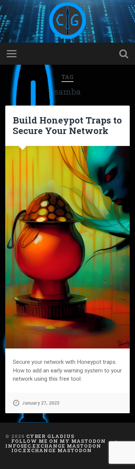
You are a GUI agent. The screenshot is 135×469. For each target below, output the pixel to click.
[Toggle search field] (123, 54)
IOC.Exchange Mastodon (51, 450)
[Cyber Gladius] (67, 21)
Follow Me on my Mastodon (58, 441)
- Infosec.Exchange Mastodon (61, 443)
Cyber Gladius (50, 436)
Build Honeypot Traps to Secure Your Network (67, 125)
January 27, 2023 (40, 403)
